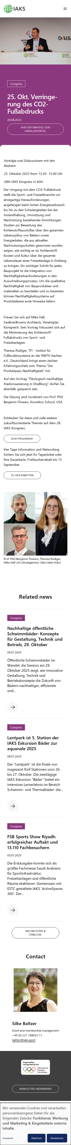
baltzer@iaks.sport (24, 1040)
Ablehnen (36, 1138)
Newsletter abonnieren (35, 1088)
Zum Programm (22, 438)
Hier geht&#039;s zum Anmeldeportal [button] (35, 129)
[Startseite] (14, 8)
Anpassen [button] (8, 1138)
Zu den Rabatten (22, 475)
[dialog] (35, 1124)
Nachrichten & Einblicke (35, 932)
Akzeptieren (57, 1138)
